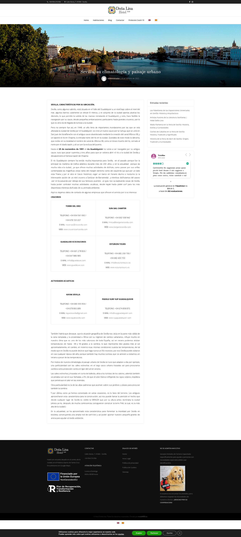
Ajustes (170, 533)
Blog (110, 20)
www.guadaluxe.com (75, 265)
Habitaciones (98, 20)
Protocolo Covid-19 (136, 20)
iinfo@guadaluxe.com (76, 260)
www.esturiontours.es (120, 267)
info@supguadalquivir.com (121, 313)
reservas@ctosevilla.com (76, 224)
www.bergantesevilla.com (120, 227)
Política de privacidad (130, 463)
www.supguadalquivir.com (120, 317)
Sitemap (125, 472)
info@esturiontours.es (121, 262)
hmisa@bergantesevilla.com (121, 222)
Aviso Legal (126, 458)
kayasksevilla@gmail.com (76, 313)
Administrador (114, 78)
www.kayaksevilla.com (75, 317)
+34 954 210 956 (55, 2)
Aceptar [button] (139, 533)
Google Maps (65, 465)
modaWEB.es (142, 516)
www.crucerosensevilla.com (75, 229)
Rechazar (154, 533)
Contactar (120, 20)
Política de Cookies (129, 467)
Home (86, 20)
